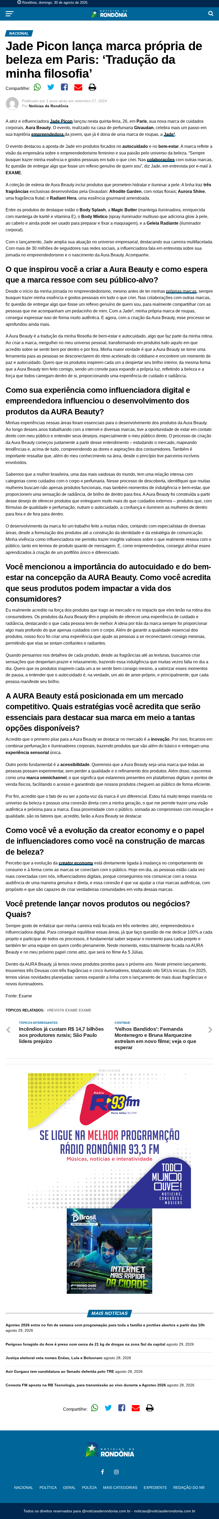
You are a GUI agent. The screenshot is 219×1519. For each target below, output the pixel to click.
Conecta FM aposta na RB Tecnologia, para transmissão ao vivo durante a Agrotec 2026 (86, 1385)
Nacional (23, 1487)
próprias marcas (181, 291)
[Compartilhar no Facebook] (64, 87)
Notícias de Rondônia (48, 106)
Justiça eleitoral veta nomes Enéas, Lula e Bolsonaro (54, 1358)
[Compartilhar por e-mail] (78, 87)
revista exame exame (70, 1010)
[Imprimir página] (92, 87)
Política (48, 1487)
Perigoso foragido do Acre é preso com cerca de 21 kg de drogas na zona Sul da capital (85, 1344)
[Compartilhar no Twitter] (50, 87)
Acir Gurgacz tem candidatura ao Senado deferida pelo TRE (60, 1371)
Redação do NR (189, 1487)
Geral (69, 1487)
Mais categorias (120, 1487)
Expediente (155, 1487)
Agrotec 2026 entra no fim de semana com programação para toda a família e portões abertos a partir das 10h (105, 1325)
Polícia (89, 1487)
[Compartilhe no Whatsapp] (37, 87)
